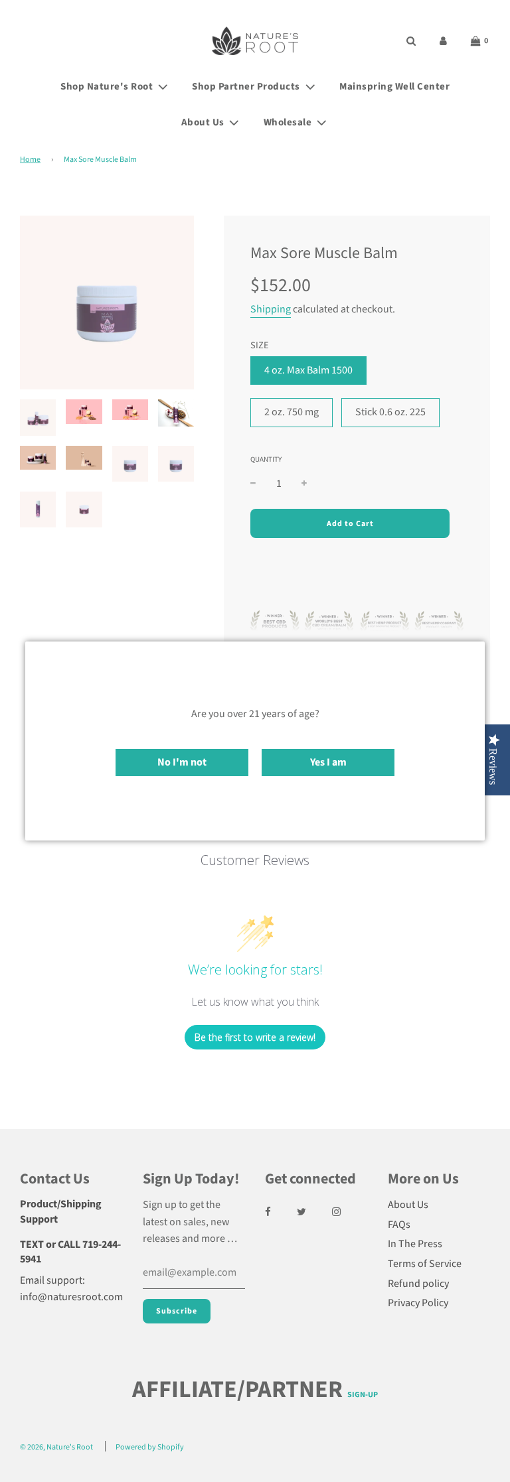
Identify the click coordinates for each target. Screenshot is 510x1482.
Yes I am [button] (328, 762)
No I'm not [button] (182, 762)
